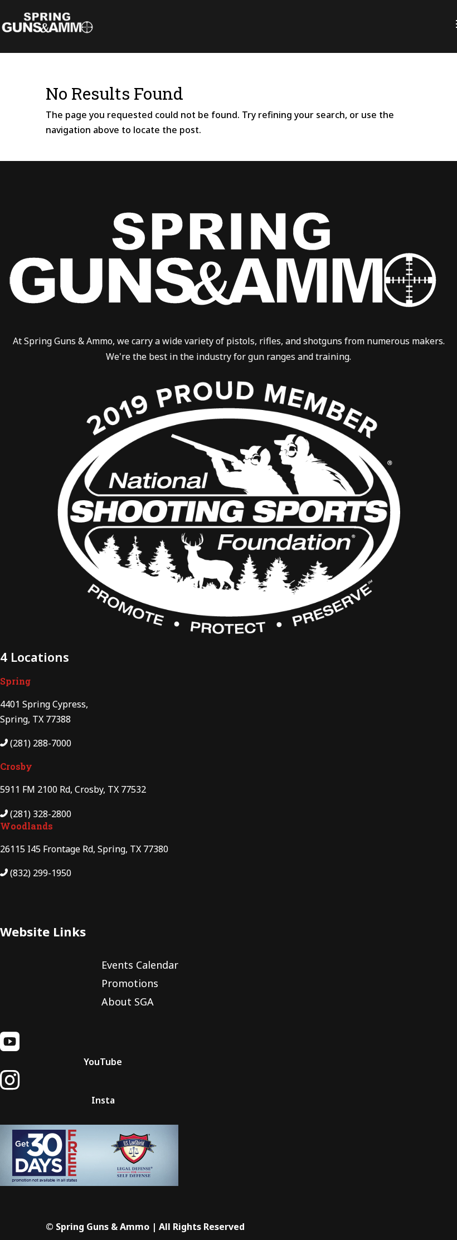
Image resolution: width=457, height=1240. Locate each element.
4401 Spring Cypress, (44, 704)
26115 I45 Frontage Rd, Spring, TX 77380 (84, 849)
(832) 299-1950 (40, 873)
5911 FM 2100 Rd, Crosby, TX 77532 (73, 789)
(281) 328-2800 (40, 814)
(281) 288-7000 (40, 743)
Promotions (129, 983)
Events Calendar (139, 965)
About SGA (127, 1001)
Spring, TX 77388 (35, 719)
